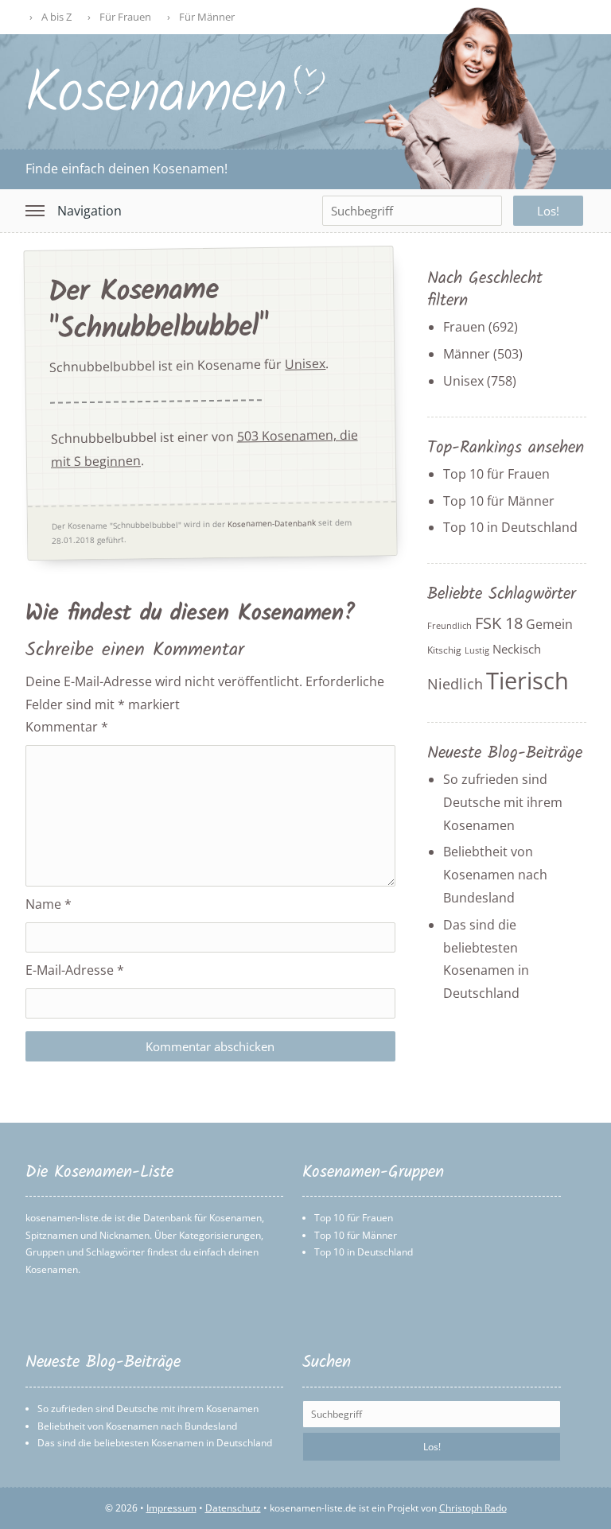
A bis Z (56, 17)
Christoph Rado (473, 1508)
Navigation (89, 210)
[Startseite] (176, 109)
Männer (466, 354)
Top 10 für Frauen (496, 474)
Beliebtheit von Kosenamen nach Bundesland (495, 874)
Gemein (549, 624)
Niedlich (455, 683)
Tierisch (527, 681)
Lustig (477, 650)
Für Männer (207, 17)
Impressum (171, 1508)
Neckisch (516, 649)
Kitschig (444, 650)
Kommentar (66, 726)
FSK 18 (499, 623)
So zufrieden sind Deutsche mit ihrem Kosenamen (502, 802)
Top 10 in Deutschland (510, 527)
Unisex (305, 364)
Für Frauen (125, 17)
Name (48, 904)
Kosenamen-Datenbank (271, 524)
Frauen (464, 327)
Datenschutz (233, 1508)
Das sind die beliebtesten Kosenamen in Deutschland (154, 1442)
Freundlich (449, 625)
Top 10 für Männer (499, 501)
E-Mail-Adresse (74, 970)
